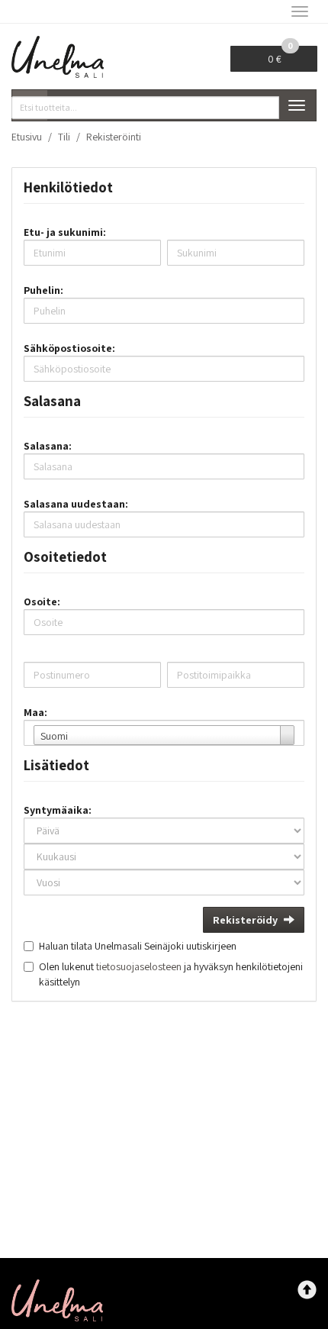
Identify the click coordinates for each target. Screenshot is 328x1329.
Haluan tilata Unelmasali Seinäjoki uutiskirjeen (137, 946)
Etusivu (26, 137)
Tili (64, 137)
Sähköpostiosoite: (69, 348)
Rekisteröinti (113, 137)
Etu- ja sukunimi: (65, 232)
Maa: (35, 712)
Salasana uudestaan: (76, 504)
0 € (280, 56)
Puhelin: (43, 290)
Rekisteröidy (245, 920)
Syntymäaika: (58, 810)
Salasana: (48, 446)
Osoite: (42, 601)
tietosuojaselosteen (139, 966)
